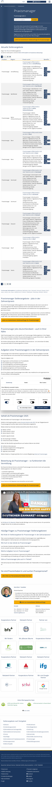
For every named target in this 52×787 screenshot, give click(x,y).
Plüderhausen (29, 292)
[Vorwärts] (7, 56)
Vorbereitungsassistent (10, 727)
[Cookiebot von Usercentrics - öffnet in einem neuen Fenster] (44, 379)
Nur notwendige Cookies (26, 407)
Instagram (30, 778)
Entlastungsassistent (9, 741)
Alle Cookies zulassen (42, 407)
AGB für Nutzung (6, 771)
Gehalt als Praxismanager (40, 454)
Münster (24, 292)
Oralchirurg (30, 729)
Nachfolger (7, 736)
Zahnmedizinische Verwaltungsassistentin (38, 732)
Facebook (30, 774)
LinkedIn (30, 776)
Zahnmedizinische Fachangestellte (12, 729)
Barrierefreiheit (6, 778)
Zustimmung (9, 382)
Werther (45, 292)
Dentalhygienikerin (32, 727)
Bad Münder (25, 290)
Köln (9, 292)
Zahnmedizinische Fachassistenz (12, 732)
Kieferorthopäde (8, 744)
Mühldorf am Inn (18, 292)
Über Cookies (43, 382)
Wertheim (41, 292)
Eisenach (44, 290)
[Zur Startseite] (1, 6)
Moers (12, 292)
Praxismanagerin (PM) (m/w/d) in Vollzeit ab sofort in (31, 62)
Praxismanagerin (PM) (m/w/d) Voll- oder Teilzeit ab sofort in (32, 214)
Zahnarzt (6, 724)
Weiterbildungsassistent (33, 741)
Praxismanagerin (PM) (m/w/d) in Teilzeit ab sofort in (31, 108)
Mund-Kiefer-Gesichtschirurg (34, 736)
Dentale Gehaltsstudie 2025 (28, 422)
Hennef (6, 292)
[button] (49, 2)
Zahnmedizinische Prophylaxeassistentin (14, 739)
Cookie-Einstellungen (7, 776)
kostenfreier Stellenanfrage (36, 52)
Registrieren (37, 1)
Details (26, 382)
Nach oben (27, 710)
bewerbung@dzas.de (19, 612)
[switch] (20, 402)
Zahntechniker (31, 734)
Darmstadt (34, 290)
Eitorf (47, 290)
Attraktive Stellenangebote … (10, 6)
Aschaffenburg (19, 290)
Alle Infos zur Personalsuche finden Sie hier (16, 576)
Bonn (30, 290)
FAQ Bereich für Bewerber (9, 522)
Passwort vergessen (32, 769)
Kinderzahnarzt (31, 724)
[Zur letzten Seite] (10, 56)
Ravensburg (35, 292)
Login (23, 1)
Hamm (2, 292)
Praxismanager (31, 739)
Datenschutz (5, 774)
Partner (6, 734)
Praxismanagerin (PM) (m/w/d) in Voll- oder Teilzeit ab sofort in (32, 85)
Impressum (5, 769)
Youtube (30, 781)
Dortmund (39, 290)
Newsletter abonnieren (33, 771)
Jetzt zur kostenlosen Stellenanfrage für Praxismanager (32, 40)
